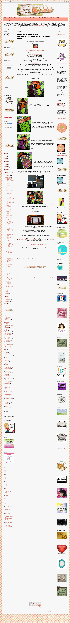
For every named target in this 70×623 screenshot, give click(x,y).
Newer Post (19, 277)
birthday (7, 327)
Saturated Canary (8, 391)
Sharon (6, 494)
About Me (9, 17)
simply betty (7, 402)
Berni (6, 477)
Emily (6, 482)
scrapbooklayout (8, 392)
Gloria (6, 484)
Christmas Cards (8, 333)
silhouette (7, 400)
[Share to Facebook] (35, 258)
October (8, 175)
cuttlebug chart (8, 340)
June (7, 293)
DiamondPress (8, 342)
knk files (57, 17)
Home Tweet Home (10, 276)
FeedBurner (9, 71)
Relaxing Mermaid (9, 286)
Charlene (7, 478)
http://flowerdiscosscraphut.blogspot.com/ (35, 50)
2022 (6, 153)
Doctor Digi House (8, 344)
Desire (6, 480)
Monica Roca (7, 514)
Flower (6, 353)
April (7, 296)
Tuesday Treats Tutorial (9, 188)
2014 (6, 164)
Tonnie (6, 495)
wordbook (7, 407)
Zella (5, 498)
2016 (6, 161)
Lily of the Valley (8, 375)
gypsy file (7, 360)
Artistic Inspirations (9, 325)
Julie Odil (7, 487)
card (6, 330)
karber (6, 371)
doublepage (7, 346)
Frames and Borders (9, 355)
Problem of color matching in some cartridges (10, 209)
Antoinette (7, 474)
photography (7, 383)
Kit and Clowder (8, 372)
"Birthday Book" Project (9, 238)
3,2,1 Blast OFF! (9, 264)
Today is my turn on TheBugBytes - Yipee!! (10, 278)
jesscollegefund (8, 368)
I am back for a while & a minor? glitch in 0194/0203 (10, 185)
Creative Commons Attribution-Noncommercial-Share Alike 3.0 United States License (61, 107)
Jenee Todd (7, 510)
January (8, 301)
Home (5, 17)
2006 (6, 304)
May (7, 294)
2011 (6, 169)
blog (6, 329)
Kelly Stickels (7, 512)
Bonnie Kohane (8, 505)
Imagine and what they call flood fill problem (10, 212)
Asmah (6, 475)
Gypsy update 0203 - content (10, 235)
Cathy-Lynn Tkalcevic (9, 507)
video (6, 406)
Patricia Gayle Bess (9, 522)
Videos (15, 17)
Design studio (8, 341)
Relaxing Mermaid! (10, 284)
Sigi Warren (7, 525)
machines (7, 377)
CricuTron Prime (9, 263)
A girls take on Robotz (9, 226)
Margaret (7, 489)
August (7, 290)
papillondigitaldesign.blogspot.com (40, 25)
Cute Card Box (9, 288)
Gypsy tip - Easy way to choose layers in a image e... (10, 180)
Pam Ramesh (59, 103)
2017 (6, 159)
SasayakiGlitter (8, 387)
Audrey (6, 473)
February (8, 299)
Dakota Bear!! (8, 191)
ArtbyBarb (7, 322)
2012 (6, 167)
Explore (6, 352)
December (8, 172)
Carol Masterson (8, 506)
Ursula (6, 496)
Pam (6, 379)
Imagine (7, 364)
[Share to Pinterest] (36, 258)
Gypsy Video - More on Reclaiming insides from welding (10, 256)
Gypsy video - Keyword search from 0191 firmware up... (9, 245)
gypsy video (7, 363)
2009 (6, 303)
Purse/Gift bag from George (9, 252)
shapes (6, 397)
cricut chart (7, 337)
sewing (6, 395)
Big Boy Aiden (9, 266)
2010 (6, 171)
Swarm (6, 403)
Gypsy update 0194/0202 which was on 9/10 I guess (9, 260)
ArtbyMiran (7, 323)
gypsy (6, 358)
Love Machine (9, 233)
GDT (6, 357)
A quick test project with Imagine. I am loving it (10, 218)
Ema (6, 481)
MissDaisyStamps (8, 378)
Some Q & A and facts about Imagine (9, 248)
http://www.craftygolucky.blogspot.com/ (28, 239)
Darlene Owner (8, 503)
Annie (6, 471)
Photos (19, 17)
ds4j (6, 349)
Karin (6, 488)
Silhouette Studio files (32, 17)
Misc (20, 20)
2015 (6, 163)
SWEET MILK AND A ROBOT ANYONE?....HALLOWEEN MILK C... (10, 270)
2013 (6, 166)
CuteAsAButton (8, 338)
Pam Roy (7, 521)
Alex (6, 470)
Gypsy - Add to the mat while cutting (10, 202)
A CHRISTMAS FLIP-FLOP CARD (10, 216)
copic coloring (8, 334)
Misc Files (15, 20)
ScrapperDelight (8, 394)
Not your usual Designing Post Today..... (9, 240)
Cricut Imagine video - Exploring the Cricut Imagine (10, 223)
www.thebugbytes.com (61, 118)
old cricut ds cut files (7, 20)
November (8, 174)
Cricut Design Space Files (43, 17)
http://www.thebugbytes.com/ (35, 54)
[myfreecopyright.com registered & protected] (62, 34)
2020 (6, 156)
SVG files (24, 17)
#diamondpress (8, 319)
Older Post (52, 277)
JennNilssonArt (8, 367)
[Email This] (31, 258)
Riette (6, 492)
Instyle (6, 365)
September (8, 177)
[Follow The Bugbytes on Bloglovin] (8, 123)
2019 (6, 158)
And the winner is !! (10, 203)
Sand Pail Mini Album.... (9, 194)
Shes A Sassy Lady (8, 398)
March (7, 298)
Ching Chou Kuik (8, 331)
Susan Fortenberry (8, 526)
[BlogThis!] (32, 258)
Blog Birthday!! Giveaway (9, 206)
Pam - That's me (8, 491)
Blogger (50, 611)
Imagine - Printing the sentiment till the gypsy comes (10, 198)
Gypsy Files (52, 17)
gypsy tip (7, 361)
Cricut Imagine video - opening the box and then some (10, 230)
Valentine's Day (8, 405)
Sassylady (7, 388)
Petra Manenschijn (9, 523)
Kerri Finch (7, 513)
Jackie (6, 485)
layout (6, 374)
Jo (5, 370)
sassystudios (7, 390)
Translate (8, 35)
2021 (6, 155)
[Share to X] (33, 258)
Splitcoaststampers (35, 63)
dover (6, 348)
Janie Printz (7, 509)
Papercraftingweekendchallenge (9, 382)
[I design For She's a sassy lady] (62, 223)
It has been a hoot (9, 190)
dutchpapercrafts (8, 350)
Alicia (6, 321)
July (7, 291)
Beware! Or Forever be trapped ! (8, 282)
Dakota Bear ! (8, 196)
